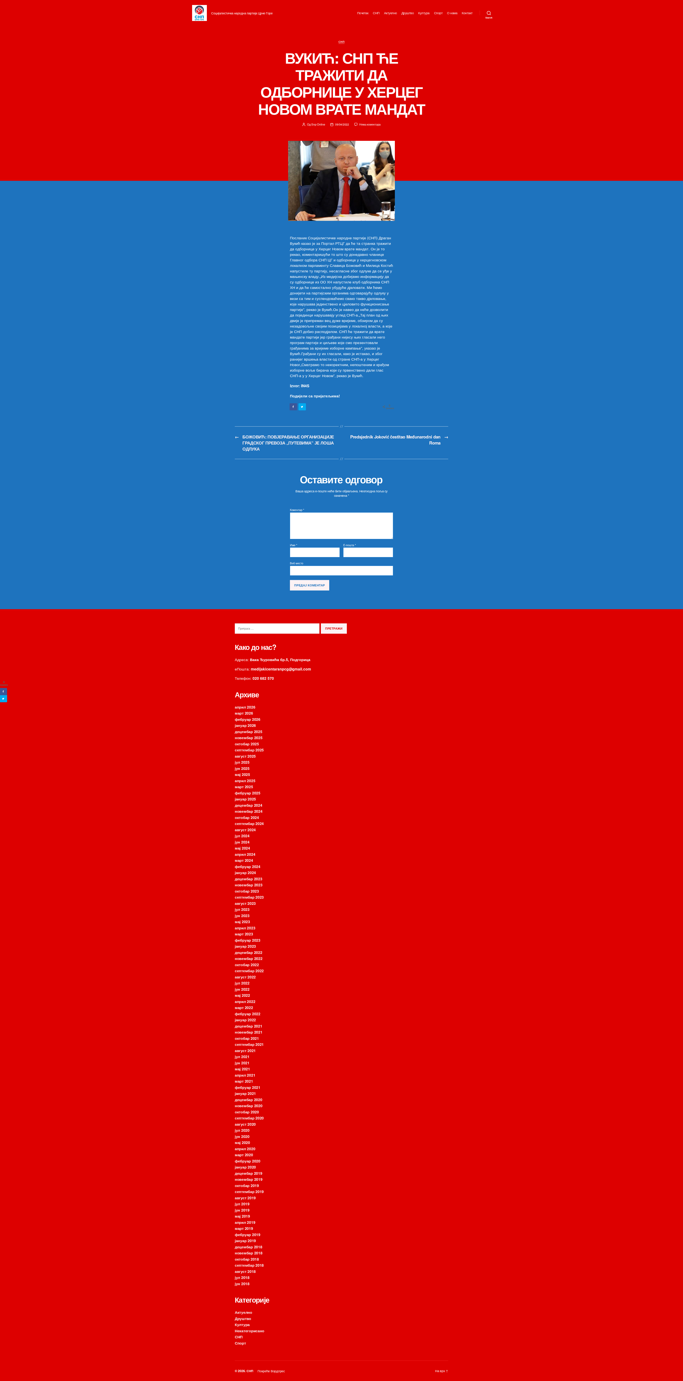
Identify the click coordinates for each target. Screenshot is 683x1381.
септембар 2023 (249, 897)
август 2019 (245, 1197)
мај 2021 (242, 1068)
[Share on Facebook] (293, 406)
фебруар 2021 (247, 1087)
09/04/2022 (342, 124)
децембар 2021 (248, 1026)
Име (293, 545)
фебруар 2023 (247, 940)
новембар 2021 (249, 1032)
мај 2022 (242, 995)
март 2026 (244, 713)
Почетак (363, 13)
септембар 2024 (249, 823)
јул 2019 (242, 1203)
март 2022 (244, 1007)
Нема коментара (370, 124)
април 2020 (245, 1148)
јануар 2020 (245, 1167)
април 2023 (245, 927)
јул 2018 (242, 1277)
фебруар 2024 (247, 866)
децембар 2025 (248, 731)
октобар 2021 (247, 1038)
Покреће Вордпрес (271, 1371)
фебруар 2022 (247, 1013)
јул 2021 (242, 1056)
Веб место (296, 563)
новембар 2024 (249, 811)
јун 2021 (242, 1062)
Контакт (467, 13)
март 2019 (244, 1228)
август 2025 (245, 756)
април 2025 (245, 780)
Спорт (438, 13)
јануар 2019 (245, 1240)
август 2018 (245, 1271)
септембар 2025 (249, 749)
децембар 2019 (248, 1173)
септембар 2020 (249, 1118)
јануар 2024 (245, 872)
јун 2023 (242, 915)
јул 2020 (242, 1130)
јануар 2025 (245, 799)
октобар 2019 (247, 1185)
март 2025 (244, 786)
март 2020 (244, 1154)
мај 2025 (242, 774)
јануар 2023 (245, 946)
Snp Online (318, 124)
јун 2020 (242, 1136)
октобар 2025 (247, 743)
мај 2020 (242, 1142)
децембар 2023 (248, 878)
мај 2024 (242, 848)
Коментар (297, 510)
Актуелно (390, 13)
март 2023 (244, 933)
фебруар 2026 (247, 719)
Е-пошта (349, 545)
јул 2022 (242, 983)
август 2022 (245, 977)
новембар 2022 (249, 958)
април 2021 (245, 1075)
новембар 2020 (249, 1105)
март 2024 (244, 860)
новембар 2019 (249, 1179)
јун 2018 (242, 1283)
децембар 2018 (248, 1246)
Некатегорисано (249, 1330)
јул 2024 (242, 835)
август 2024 (245, 829)
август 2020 (245, 1124)
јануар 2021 (245, 1093)
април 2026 (245, 707)
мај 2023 (242, 921)
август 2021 (245, 1050)
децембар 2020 (248, 1099)
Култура (424, 13)
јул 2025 (242, 762)
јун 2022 (242, 989)
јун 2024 (242, 842)
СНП (376, 13)
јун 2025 (242, 768)
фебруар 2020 (247, 1161)
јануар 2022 (245, 1019)
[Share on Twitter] (302, 406)
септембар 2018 (249, 1265)
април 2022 (245, 1001)
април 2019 (245, 1222)
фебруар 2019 (247, 1234)
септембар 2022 (249, 970)
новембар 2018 (249, 1252)
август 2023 (245, 903)
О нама (452, 13)
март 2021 (244, 1081)
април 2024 (245, 854)
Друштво (407, 13)
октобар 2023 (247, 891)
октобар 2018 (247, 1259)
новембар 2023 (249, 884)
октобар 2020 (247, 1111)
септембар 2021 (249, 1044)
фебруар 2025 (247, 792)
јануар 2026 (245, 725)
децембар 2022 (248, 952)
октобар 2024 (247, 817)
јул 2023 (242, 909)
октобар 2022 (247, 964)
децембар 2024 (248, 805)
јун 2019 (242, 1210)
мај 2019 (242, 1216)
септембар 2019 (249, 1191)
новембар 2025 (249, 737)
